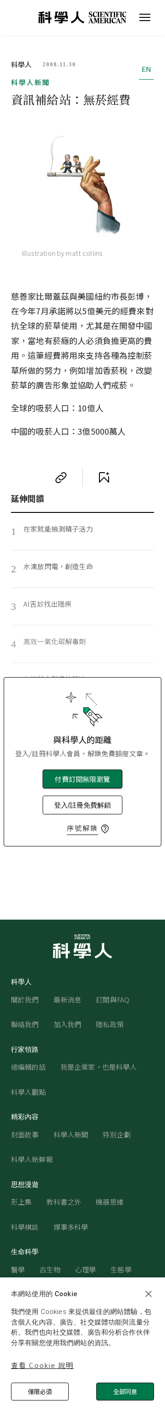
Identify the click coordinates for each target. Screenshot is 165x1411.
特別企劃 (117, 1134)
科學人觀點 (28, 1092)
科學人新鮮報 (32, 1159)
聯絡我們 (25, 1024)
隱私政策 (110, 1024)
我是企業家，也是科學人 (98, 1067)
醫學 (18, 1269)
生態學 (120, 1269)
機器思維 (110, 1201)
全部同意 (125, 1391)
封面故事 (25, 1134)
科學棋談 (25, 1227)
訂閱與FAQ (112, 999)
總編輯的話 (28, 1067)
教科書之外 (63, 1201)
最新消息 (68, 999)
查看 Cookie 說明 (42, 1365)
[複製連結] (61, 478)
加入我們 (68, 1024)
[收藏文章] (104, 478)
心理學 (85, 1269)
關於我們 (25, 999)
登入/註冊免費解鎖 (82, 805)
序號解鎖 (82, 828)
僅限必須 (40, 1391)
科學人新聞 (30, 82)
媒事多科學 (71, 1227)
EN (146, 69)
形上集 (21, 1201)
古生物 (49, 1269)
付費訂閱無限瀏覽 (82, 779)
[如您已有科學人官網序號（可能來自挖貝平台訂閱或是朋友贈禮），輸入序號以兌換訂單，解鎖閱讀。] (105, 829)
